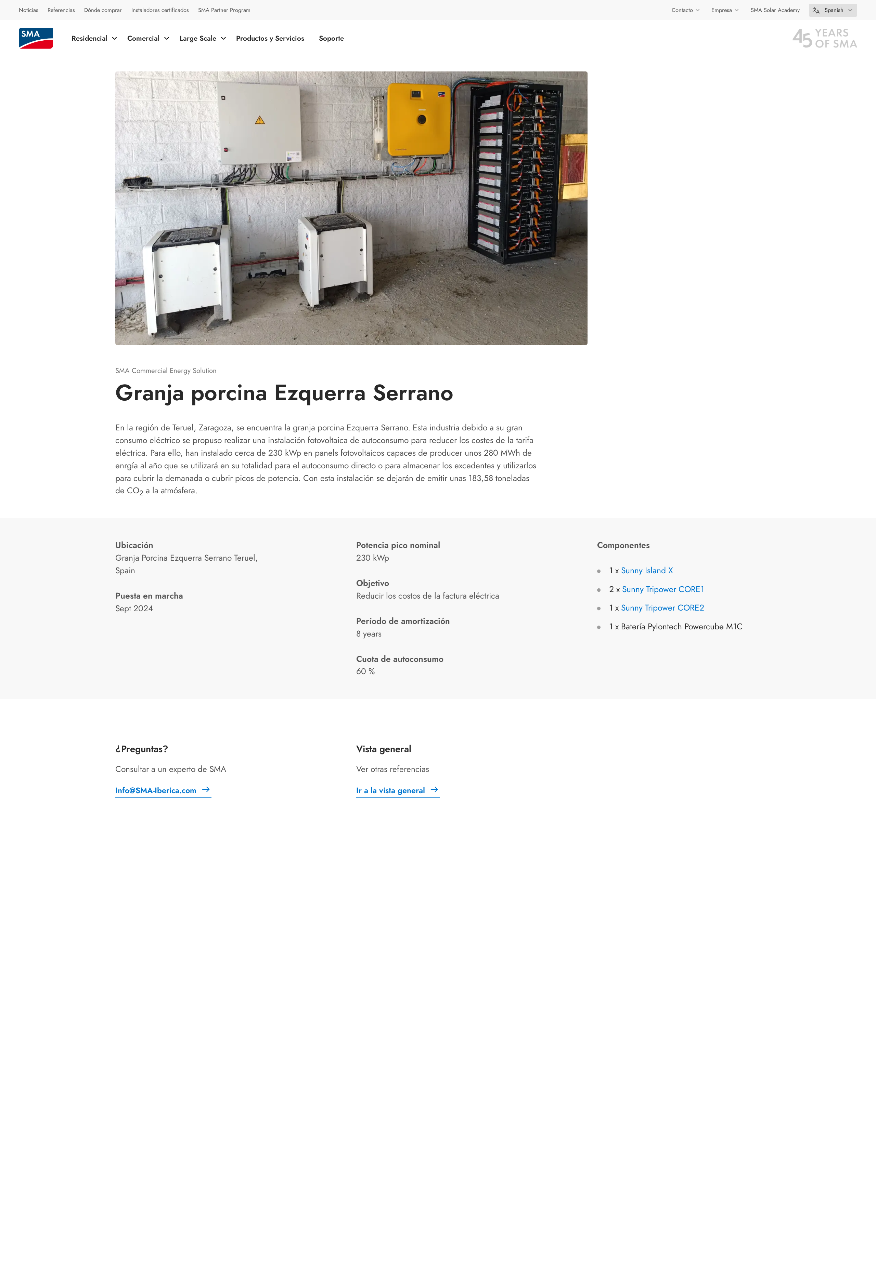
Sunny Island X (647, 570)
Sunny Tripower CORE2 (662, 608)
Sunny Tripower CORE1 (663, 589)
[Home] (36, 38)
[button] (833, 10)
